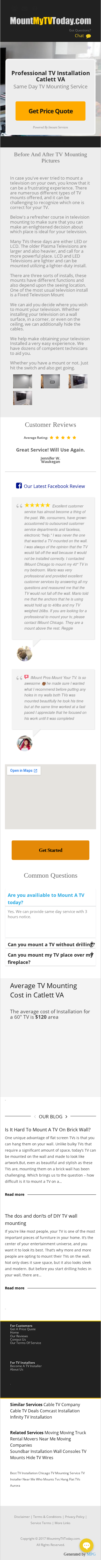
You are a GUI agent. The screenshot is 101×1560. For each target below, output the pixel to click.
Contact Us (18, 1339)
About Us (16, 1369)
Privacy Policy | (76, 1517)
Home (14, 1332)
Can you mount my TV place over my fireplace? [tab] (50, 958)
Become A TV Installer (26, 1366)
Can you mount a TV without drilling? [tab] (51, 944)
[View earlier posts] (66, 1116)
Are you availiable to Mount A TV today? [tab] (46, 898)
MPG (91, 1554)
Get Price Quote (50, 111)
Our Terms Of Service (25, 1343)
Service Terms (41, 1523)
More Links (62, 1523)
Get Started (50, 850)
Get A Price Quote (23, 1329)
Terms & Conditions (47, 1517)
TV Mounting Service (66, 1473)
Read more (14, 1194)
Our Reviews (19, 1336)
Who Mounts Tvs (48, 1479)
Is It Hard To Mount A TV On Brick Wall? (48, 1129)
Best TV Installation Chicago (30, 1473)
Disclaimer (22, 1517)
